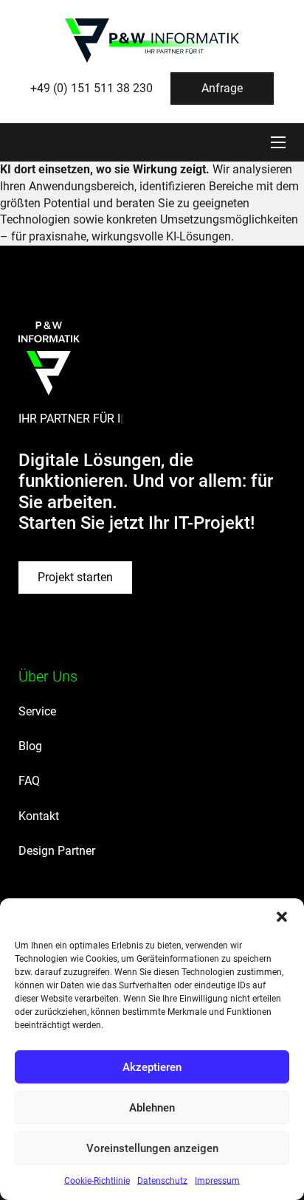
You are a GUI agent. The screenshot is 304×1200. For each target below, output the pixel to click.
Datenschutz (162, 1181)
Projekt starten (75, 577)
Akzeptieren (152, 1067)
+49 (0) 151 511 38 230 (91, 88)
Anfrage (222, 88)
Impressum (217, 1181)
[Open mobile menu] (278, 142)
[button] (281, 916)
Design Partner (56, 851)
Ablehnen (152, 1107)
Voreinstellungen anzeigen (152, 1148)
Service (37, 711)
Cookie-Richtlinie (97, 1181)
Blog (30, 746)
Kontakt (38, 816)
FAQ (29, 781)
